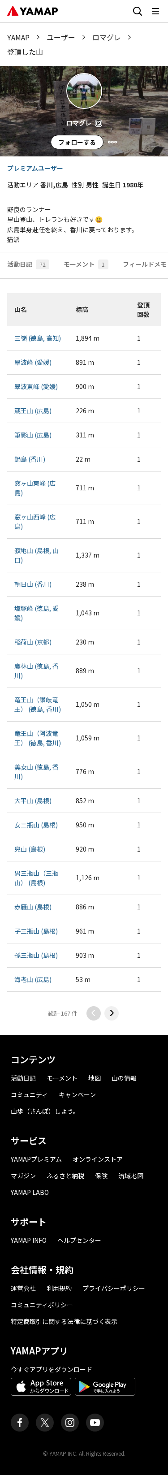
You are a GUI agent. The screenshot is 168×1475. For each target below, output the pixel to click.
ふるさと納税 (65, 1175)
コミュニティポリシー (42, 1304)
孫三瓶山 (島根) (36, 955)
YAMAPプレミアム (36, 1159)
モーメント (62, 1077)
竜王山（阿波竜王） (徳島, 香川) (37, 738)
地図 (94, 1077)
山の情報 (124, 1077)
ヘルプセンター (79, 1240)
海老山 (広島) (33, 979)
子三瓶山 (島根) (36, 930)
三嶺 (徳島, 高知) (37, 337)
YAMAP (18, 37)
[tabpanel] (84, 657)
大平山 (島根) (33, 800)
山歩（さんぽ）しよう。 (45, 1111)
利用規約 (59, 1288)
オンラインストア (98, 1159)
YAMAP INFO (29, 1240)
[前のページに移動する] (93, 1013)
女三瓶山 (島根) (36, 824)
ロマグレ (106, 37)
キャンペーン (77, 1094)
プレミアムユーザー (35, 168)
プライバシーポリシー (113, 1288)
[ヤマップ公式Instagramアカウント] (70, 1423)
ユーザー (61, 37)
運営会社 (23, 1288)
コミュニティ (29, 1094)
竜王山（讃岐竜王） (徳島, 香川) (37, 704)
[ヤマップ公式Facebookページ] (20, 1423)
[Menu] (112, 142)
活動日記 (23, 1077)
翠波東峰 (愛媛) (36, 386)
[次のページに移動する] (111, 1013)
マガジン (23, 1175)
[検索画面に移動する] (137, 11)
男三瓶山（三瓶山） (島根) (36, 878)
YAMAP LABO (30, 1192)
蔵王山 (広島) (33, 410)
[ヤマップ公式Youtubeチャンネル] (95, 1423)
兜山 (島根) (29, 848)
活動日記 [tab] (26, 264)
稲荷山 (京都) (33, 641)
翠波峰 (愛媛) (33, 362)
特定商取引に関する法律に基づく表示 (64, 1321)
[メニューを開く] (155, 11)
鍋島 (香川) (29, 458)
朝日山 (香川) (33, 584)
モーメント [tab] (84, 264)
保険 (101, 1175)
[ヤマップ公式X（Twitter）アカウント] (45, 1423)
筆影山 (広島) (33, 434)
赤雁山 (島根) (33, 906)
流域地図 (130, 1175)
